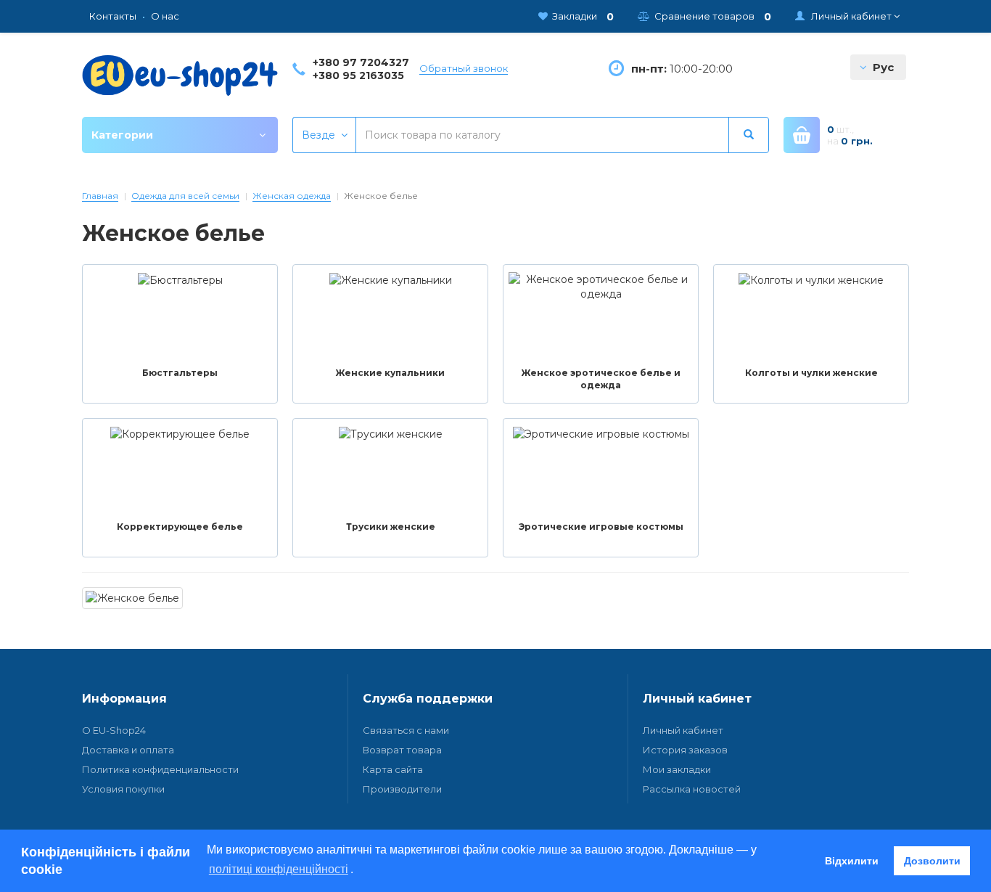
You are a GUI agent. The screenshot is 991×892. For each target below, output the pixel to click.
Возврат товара (402, 750)
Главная (100, 195)
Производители (402, 789)
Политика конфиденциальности (160, 769)
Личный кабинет (683, 730)
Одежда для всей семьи (185, 195)
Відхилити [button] (852, 861)
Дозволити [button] (932, 861)
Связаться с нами (406, 730)
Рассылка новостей (692, 789)
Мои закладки (677, 769)
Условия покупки (123, 789)
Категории (122, 135)
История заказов (685, 750)
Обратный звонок (463, 68)
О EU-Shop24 (114, 730)
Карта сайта (393, 769)
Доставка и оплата (128, 750)
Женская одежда (291, 195)
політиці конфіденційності (278, 869)
